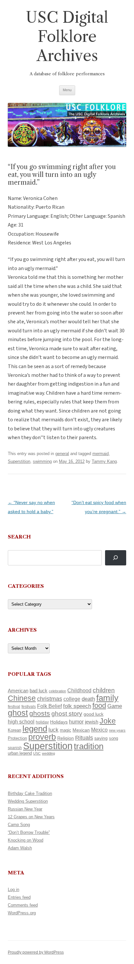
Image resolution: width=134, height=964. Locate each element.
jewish (91, 721)
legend (34, 728)
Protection (17, 738)
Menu (67, 90)
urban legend (20, 753)
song (113, 738)
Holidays (59, 721)
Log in (13, 889)
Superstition (19, 461)
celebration (57, 691)
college (71, 699)
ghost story (66, 713)
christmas (49, 698)
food (99, 705)
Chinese (22, 698)
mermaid (100, 453)
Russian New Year (25, 809)
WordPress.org (22, 912)
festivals (28, 706)
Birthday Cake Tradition (30, 793)
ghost (18, 713)
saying (101, 738)
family (107, 698)
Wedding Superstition (28, 801)
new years (117, 730)
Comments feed (23, 905)
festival (14, 707)
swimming (42, 461)
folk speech (77, 706)
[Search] (115, 557)
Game (114, 706)
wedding (48, 753)
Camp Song (19, 824)
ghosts (39, 713)
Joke (108, 721)
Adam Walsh (20, 848)
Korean (14, 730)
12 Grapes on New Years (31, 816)
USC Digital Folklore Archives (67, 36)
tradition (88, 746)
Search (19, 537)
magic (65, 730)
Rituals (84, 738)
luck (53, 730)
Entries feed (19, 897)
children (104, 690)
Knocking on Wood (25, 840)
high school (21, 721)
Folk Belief (49, 706)
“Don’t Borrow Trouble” (29, 832)
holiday (42, 722)
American (18, 690)
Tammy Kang (104, 461)
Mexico (99, 730)
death (88, 699)
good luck (93, 714)
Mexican (81, 730)
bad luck (38, 690)
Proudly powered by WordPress (36, 952)
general (62, 453)
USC (37, 753)
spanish (15, 748)
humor (76, 721)
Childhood (79, 690)
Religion (65, 738)
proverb (42, 736)
